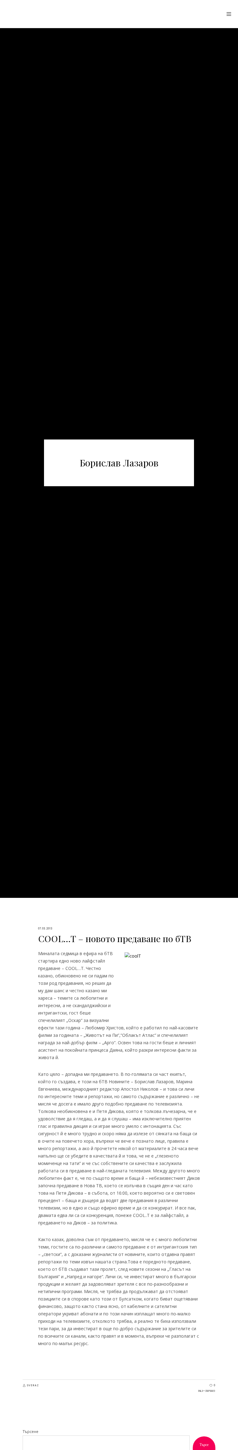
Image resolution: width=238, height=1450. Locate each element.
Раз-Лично (206, 1391)
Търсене (30, 1431)
